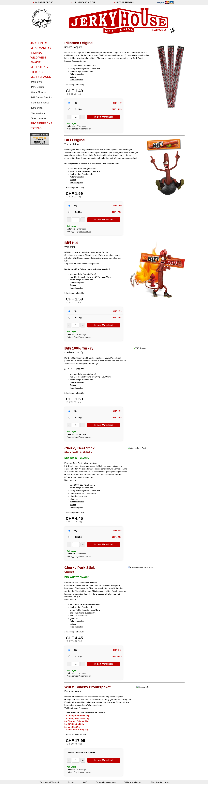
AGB (85, 782)
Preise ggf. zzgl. (79, 129)
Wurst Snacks (38, 92)
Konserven (36, 108)
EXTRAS (35, 128)
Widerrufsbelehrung (133, 782)
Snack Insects (38, 118)
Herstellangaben (76, 80)
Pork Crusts (37, 87)
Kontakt (70, 782)
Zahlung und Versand (49, 782)
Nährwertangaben (77, 74)
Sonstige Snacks (40, 102)
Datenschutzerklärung (106, 782)
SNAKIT (35, 62)
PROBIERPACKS (41, 123)
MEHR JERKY (39, 67)
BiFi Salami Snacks (41, 97)
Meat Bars (36, 81)
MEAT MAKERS (40, 47)
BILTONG (36, 71)
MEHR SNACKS (40, 76)
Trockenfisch (38, 113)
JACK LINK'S (38, 43)
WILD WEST (38, 57)
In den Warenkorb (103, 117)
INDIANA (36, 52)
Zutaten (73, 77)
